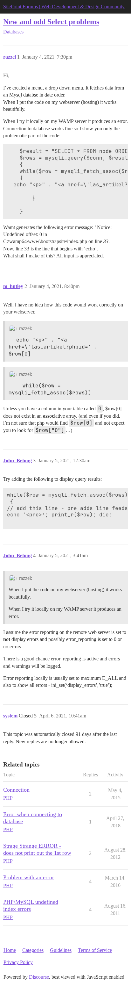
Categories (33, 950)
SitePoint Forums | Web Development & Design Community (64, 6)
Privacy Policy (18, 962)
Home (9, 950)
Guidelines (61, 950)
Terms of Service (95, 950)
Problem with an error (28, 877)
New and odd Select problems (51, 21)
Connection (16, 790)
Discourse (39, 977)
